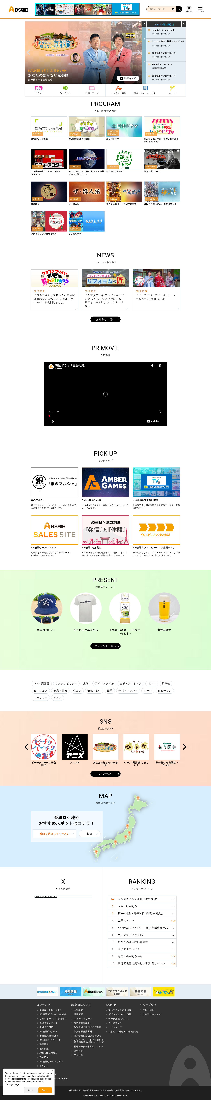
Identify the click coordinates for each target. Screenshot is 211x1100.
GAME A (44, 1057)
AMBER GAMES (48, 1053)
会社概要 (78, 1010)
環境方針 (78, 1051)
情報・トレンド (128, 690)
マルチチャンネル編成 (119, 1010)
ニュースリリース (83, 1018)
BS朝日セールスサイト (51, 1061)
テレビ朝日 (148, 1010)
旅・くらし (65, 93)
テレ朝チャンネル (152, 1014)
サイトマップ (115, 1027)
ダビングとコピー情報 (119, 1014)
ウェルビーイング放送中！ (53, 1018)
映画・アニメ (92, 93)
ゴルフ (152, 683)
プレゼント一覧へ (105, 646)
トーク (148, 690)
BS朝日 (18, 9)
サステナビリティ (66, 683)
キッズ (58, 697)
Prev (28, 52)
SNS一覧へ (106, 773)
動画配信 (44, 1044)
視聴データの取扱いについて (89, 1046)
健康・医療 (60, 690)
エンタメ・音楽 (118, 93)
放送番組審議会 (82, 1023)
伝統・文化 (94, 690)
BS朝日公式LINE (48, 1031)
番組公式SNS (46, 1027)
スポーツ (172, 93)
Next (139, 52)
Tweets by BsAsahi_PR (46, 897)
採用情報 (78, 1014)
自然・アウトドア (131, 683)
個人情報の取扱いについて (87, 1036)
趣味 (86, 683)
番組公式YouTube (48, 1036)
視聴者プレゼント (48, 1023)
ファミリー (41, 697)
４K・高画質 (41, 683)
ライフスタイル (104, 683)
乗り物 (166, 683)
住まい (77, 690)
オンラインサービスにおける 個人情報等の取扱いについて (87, 1041)
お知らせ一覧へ (105, 319)
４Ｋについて (115, 1023)
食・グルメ (41, 690)
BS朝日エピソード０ (50, 1040)
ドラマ (38, 93)
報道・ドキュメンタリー (145, 93)
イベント (44, 1066)
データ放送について (118, 1018)
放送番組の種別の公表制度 (87, 1027)
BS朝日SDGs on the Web (52, 1014)
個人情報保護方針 (83, 1031)
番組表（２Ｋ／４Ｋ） (50, 1010)
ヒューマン (165, 690)
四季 (110, 690)
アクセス (78, 1055)
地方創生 (44, 1048)
